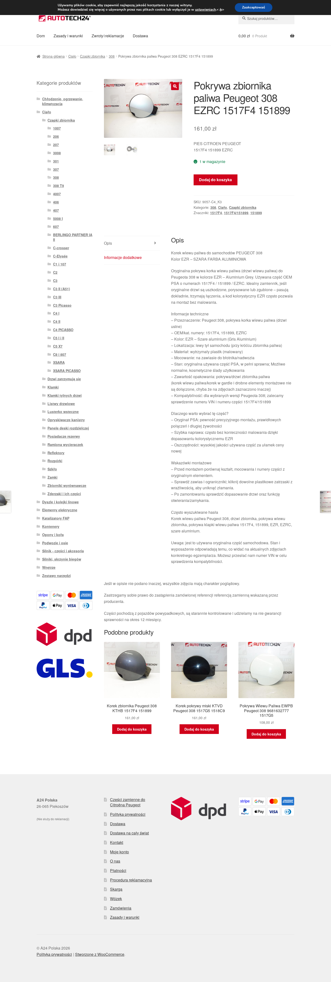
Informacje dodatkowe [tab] (123, 257)
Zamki (52, 477)
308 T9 (58, 185)
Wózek (116, 898)
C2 (55, 272)
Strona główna (53, 56)
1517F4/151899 (236, 212)
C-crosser (61, 247)
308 (112, 56)
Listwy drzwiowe (61, 403)
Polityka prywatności (127, 814)
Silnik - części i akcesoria (63, 550)
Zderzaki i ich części (64, 493)
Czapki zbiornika (92, 56)
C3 (55, 280)
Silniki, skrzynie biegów (61, 559)
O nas (115, 861)
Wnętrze (48, 567)
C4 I (56, 313)
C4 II (56, 321)
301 (56, 161)
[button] (175, 86)
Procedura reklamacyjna (131, 880)
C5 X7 (58, 346)
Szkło (52, 469)
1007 (57, 128)
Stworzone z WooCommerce (99, 954)
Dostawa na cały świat (129, 833)
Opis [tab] (108, 243)
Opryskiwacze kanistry (66, 419)
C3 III (57, 297)
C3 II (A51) (61, 288)
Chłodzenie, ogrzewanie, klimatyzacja (62, 101)
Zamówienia (120, 908)
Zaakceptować (253, 7)
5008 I (58, 218)
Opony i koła (53, 534)
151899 (256, 212)
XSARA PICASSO (67, 370)
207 (56, 144)
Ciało (72, 56)
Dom (41, 36)
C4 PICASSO (63, 329)
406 (56, 202)
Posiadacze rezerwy (63, 436)
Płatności (118, 870)
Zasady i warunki (68, 36)
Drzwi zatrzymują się (64, 378)
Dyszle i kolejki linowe (60, 501)
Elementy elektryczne (59, 509)
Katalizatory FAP (55, 518)
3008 (57, 152)
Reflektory (55, 452)
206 (56, 136)
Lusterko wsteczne (63, 411)
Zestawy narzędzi (56, 575)
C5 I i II (58, 337)
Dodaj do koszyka (215, 179)
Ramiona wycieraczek (65, 444)
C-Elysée (60, 256)
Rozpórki (54, 460)
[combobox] (266, 18)
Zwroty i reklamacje (108, 36)
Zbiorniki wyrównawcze (66, 485)
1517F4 (216, 212)
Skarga (116, 889)
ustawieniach (205, 10)
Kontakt (116, 842)
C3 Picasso (62, 305)
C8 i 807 (59, 354)
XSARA (59, 362)
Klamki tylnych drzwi (64, 395)
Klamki (53, 387)
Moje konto (119, 852)
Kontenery (50, 526)
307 (56, 169)
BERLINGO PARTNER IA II (72, 237)
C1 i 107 (59, 264)
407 (56, 210)
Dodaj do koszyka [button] (132, 729)
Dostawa (140, 36)
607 (56, 226)
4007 (57, 193)
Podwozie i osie (55, 542)
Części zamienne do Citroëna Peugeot (127, 802)
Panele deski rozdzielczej (68, 428)
